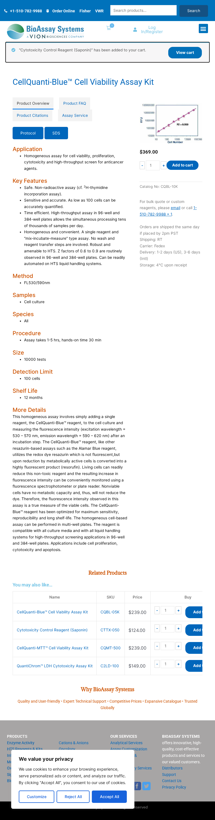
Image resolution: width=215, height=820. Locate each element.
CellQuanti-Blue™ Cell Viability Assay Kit (52, 612)
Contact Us (171, 780)
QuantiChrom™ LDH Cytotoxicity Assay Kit (55, 666)
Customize (36, 796)
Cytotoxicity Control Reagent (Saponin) (52, 630)
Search (193, 10)
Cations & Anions (73, 743)
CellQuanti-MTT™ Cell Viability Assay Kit (52, 648)
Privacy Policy (174, 787)
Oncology (67, 749)
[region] (72, 779)
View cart (185, 52)
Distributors (172, 768)
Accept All (109, 796)
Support (169, 774)
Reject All (73, 796)
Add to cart (182, 165)
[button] (107, 28)
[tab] (33, 103)
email (175, 207)
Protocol (28, 133)
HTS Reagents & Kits (25, 749)
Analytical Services (126, 743)
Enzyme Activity (20, 743)
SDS (56, 133)
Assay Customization (128, 749)
